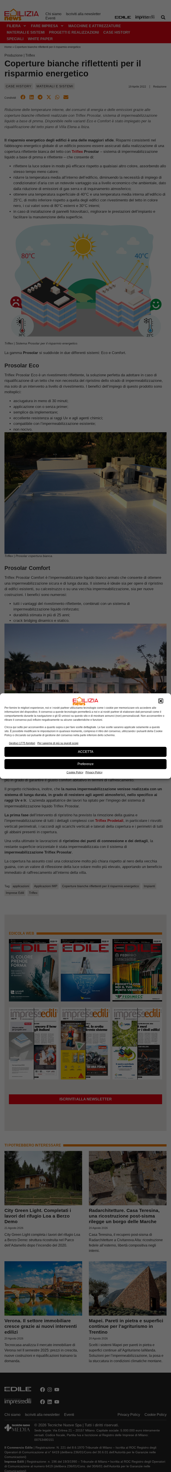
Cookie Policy (75, 772)
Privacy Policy (94, 772)
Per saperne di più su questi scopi (57, 743)
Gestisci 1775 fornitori (22, 743)
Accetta (85, 751)
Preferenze (85, 764)
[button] (161, 701)
